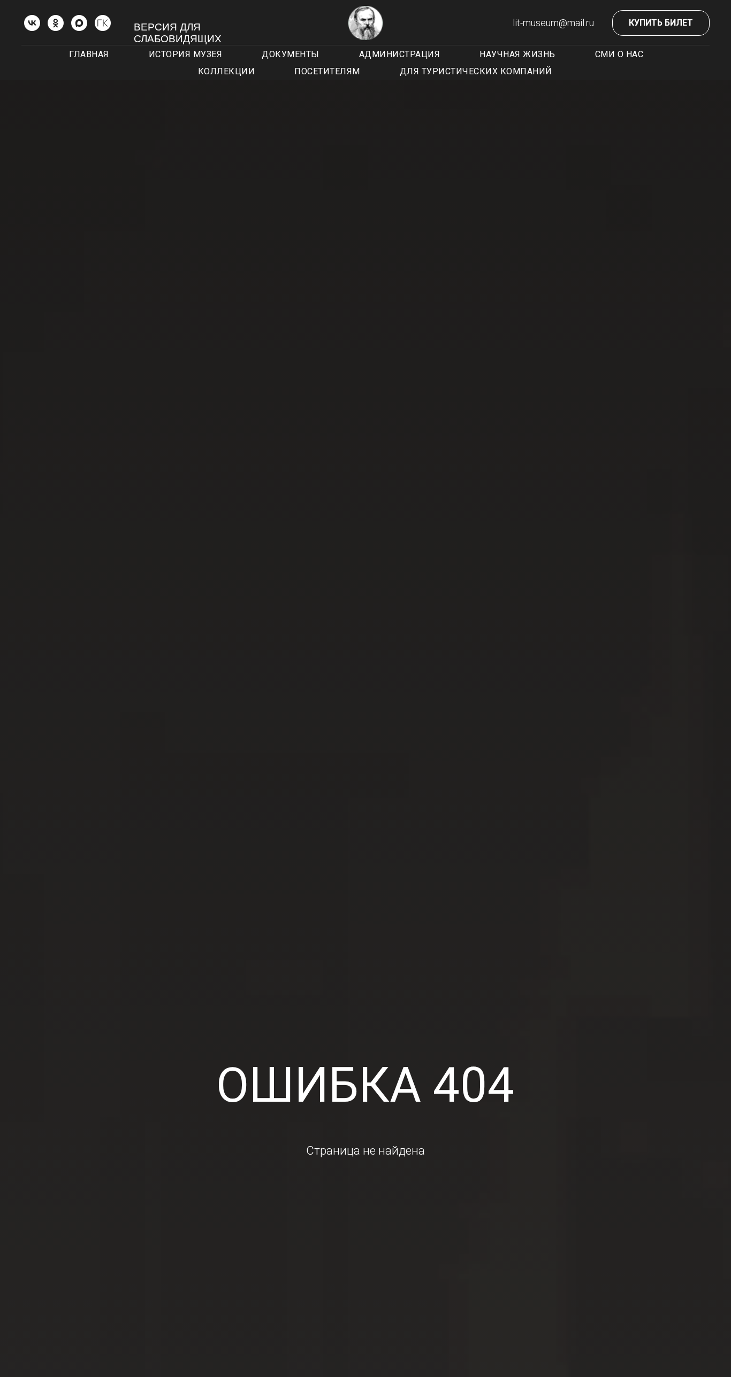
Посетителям (327, 71)
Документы (290, 54)
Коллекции (226, 71)
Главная (89, 54)
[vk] (32, 23)
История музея (186, 54)
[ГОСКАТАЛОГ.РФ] (103, 23)
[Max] (79, 23)
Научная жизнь (517, 54)
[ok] (56, 23)
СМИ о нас (619, 54)
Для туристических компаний (476, 71)
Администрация (399, 54)
